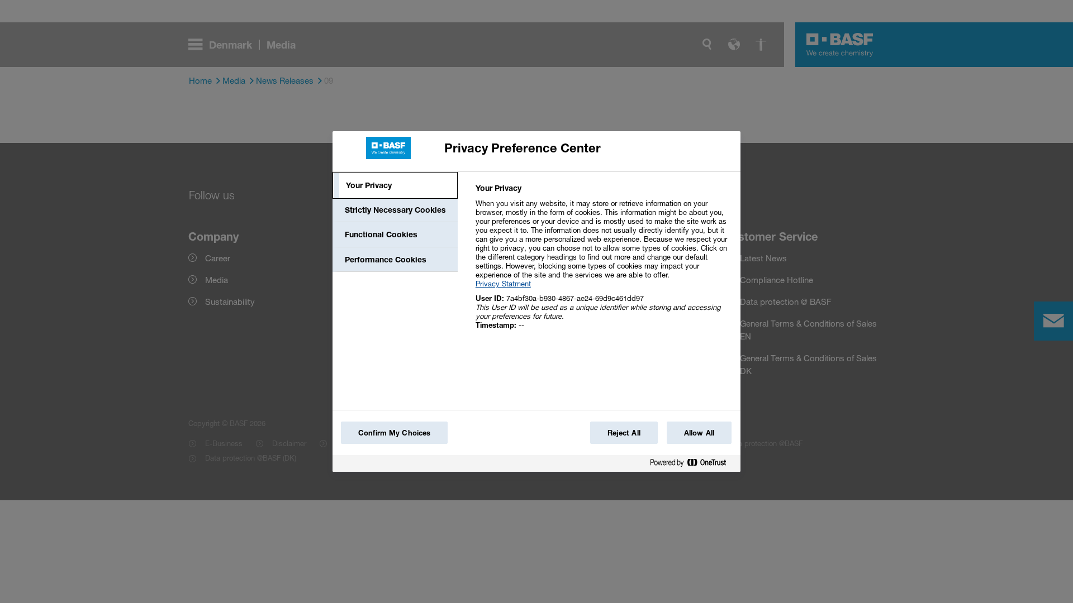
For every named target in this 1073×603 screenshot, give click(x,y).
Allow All (699, 432)
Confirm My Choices (394, 432)
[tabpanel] (603, 262)
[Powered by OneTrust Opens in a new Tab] (692, 465)
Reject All (623, 432)
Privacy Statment (503, 283)
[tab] (395, 185)
